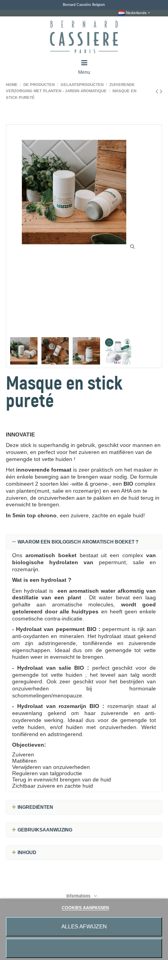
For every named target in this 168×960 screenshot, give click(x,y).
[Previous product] (157, 91)
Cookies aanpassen (85, 907)
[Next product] (161, 91)
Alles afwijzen (84, 927)
